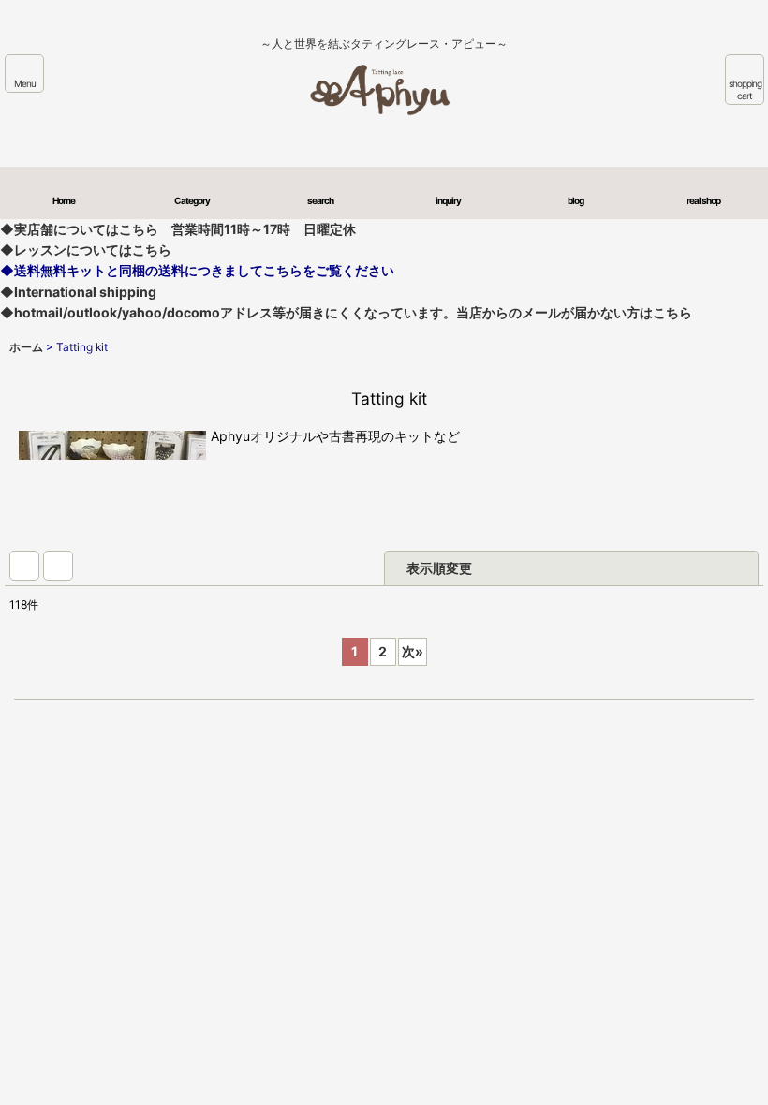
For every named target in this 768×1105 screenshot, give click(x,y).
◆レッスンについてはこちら (85, 250)
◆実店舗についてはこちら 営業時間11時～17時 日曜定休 (178, 229)
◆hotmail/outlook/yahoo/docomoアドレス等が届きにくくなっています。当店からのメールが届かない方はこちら (346, 312)
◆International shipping (78, 292)
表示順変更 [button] (439, 568)
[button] (24, 73)
